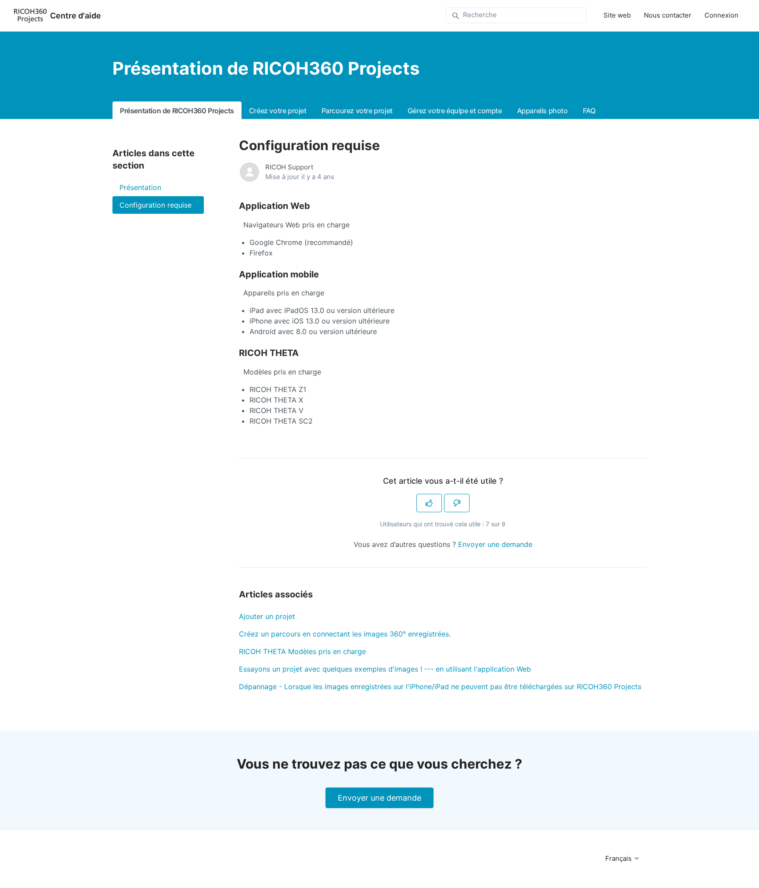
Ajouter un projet (267, 616)
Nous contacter (667, 15)
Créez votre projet (278, 110)
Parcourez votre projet (357, 110)
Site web (617, 15)
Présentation (140, 187)
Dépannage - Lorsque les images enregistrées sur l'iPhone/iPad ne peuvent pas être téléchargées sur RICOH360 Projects (440, 686)
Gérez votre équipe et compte (455, 110)
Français (619, 858)
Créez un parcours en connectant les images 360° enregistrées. (345, 633)
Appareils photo (542, 110)
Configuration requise (155, 205)
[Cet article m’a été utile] (429, 503)
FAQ (589, 110)
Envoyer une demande (495, 544)
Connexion (721, 15)
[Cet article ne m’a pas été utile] (457, 503)
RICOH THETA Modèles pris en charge (302, 651)
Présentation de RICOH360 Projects (177, 110)
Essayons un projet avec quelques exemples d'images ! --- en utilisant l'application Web (385, 669)
